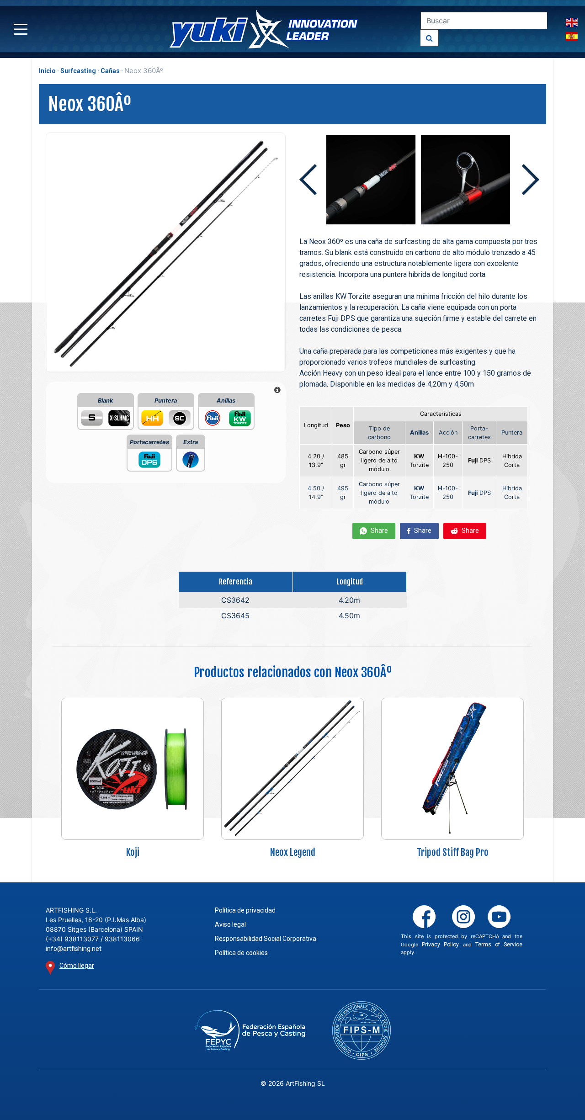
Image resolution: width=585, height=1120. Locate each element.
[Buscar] (429, 37)
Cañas (110, 70)
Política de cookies (241, 952)
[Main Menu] (20, 29)
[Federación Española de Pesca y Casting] (250, 1030)
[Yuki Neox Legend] (292, 768)
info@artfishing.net (73, 948)
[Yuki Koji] (132, 768)
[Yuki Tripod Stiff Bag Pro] (452, 768)
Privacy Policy (440, 944)
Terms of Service (498, 944)
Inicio (47, 70)
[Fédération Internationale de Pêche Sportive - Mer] (361, 1030)
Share (378, 530)
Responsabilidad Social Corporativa (265, 938)
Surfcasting (78, 70)
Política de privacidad (245, 910)
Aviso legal (230, 924)
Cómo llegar (76, 965)
